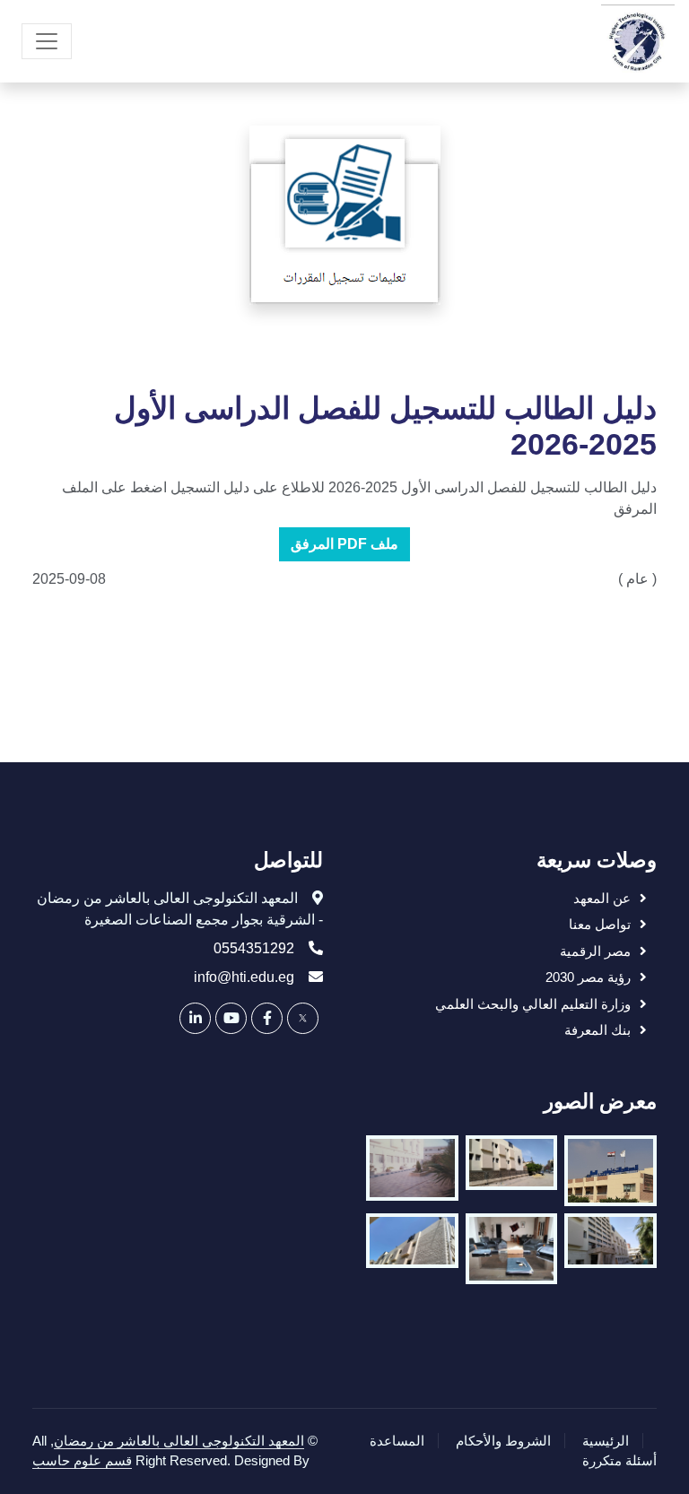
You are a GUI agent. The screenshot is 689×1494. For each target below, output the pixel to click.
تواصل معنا (600, 924)
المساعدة (397, 1440)
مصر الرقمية (595, 951)
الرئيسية (605, 1440)
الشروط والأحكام (503, 1440)
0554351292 (254, 948)
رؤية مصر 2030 (588, 977)
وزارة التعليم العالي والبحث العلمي (533, 1004)
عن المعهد (602, 898)
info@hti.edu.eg (244, 977)
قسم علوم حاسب (82, 1460)
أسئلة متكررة (619, 1460)
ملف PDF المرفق (344, 544)
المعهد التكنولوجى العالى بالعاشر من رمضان (179, 1440)
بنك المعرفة (597, 1030)
